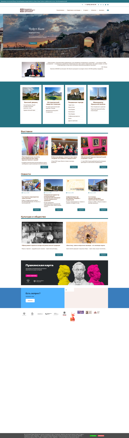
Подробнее (32, 43)
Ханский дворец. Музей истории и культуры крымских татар (29, 106)
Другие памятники (72, 120)
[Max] (105, 5)
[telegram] (101, 5)
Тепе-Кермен (71, 114)
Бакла (69, 118)
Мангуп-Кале (71, 107)
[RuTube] (108, 5)
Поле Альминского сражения (98, 106)
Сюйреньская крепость (74, 116)
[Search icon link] (82, 4)
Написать (30, 300)
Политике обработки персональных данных (69, 437)
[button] (61, 53)
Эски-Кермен (71, 109)
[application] (64, 10)
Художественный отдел (29, 110)
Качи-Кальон (71, 111)
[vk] (98, 5)
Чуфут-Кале (71, 105)
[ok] (103, 5)
